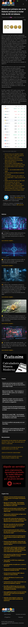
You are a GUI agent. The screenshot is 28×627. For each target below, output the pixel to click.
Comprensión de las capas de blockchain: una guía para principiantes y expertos (15, 582)
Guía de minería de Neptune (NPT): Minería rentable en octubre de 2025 (14, 573)
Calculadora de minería (21, 614)
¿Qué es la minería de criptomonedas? (11, 452)
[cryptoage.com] (8, 4)
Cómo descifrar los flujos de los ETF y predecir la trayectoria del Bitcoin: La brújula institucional (15, 556)
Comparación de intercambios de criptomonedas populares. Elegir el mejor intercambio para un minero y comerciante (14, 442)
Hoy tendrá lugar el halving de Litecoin (14, 185)
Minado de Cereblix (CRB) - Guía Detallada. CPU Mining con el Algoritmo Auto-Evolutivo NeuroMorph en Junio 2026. (14, 504)
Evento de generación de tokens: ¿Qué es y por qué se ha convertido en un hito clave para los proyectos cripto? (15, 531)
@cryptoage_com (19, 197)
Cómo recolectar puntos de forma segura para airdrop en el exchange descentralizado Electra (14, 160)
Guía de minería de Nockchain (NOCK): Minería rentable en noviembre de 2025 (15, 569)
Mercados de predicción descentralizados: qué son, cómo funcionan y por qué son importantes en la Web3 (14, 526)
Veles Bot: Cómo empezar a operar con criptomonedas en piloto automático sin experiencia (13, 599)
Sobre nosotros (7, 614)
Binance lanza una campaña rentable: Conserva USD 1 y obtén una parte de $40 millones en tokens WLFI (14, 155)
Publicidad (20, 617)
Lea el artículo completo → (8, 240)
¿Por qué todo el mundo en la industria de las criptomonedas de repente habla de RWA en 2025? (14, 537)
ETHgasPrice (7, 617)
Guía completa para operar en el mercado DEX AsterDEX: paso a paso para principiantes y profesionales (15, 593)
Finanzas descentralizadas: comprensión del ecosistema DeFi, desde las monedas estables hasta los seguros (15, 543)
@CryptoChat (20, 204)
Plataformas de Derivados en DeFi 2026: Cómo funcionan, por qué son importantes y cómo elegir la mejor (15, 182)
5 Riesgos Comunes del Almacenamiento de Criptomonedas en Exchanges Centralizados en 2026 (14, 498)
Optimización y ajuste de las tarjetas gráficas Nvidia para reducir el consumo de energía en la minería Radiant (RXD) (15, 188)
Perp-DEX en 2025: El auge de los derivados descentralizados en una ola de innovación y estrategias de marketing (14, 588)
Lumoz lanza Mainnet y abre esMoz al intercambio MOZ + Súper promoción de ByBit (15, 177)
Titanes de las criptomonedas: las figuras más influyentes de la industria (15, 514)
